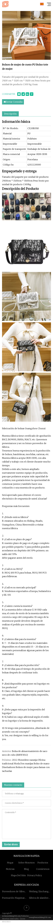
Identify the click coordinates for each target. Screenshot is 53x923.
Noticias (10, 869)
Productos (43, 862)
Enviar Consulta (14, 101)
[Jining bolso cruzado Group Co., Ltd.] (5, 4)
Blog (26, 869)
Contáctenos (42, 869)
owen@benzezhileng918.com (40, 917)
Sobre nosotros (26, 862)
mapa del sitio (18, 875)
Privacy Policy (34, 875)
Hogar (10, 862)
